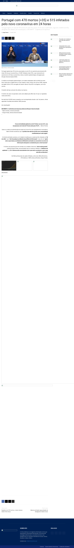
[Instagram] (66, 1)
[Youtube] (71, 1)
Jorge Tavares (5, 32)
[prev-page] (52, 81)
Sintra (4, 13)
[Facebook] (64, 1)
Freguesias (9, 13)
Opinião (30, 13)
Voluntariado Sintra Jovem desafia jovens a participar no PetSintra (65, 47)
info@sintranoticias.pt (31, 541)
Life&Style (16, 13)
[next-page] (54, 81)
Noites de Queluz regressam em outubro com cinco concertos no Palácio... (65, 75)
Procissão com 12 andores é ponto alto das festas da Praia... (65, 40)
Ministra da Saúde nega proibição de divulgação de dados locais (39, 511)
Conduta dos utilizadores (65, 546)
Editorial (43, 13)
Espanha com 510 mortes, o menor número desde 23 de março (12, 511)
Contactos (42, 546)
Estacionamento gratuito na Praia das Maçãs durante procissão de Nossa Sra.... (65, 68)
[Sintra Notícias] (37, 7)
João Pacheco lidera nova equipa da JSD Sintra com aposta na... (64, 61)
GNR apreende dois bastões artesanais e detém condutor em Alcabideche (65, 54)
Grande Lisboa (23, 13)
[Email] (9, 38)
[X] (69, 1)
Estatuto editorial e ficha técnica (51, 546)
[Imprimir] (13, 38)
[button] (70, 13)
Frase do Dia (36, 13)
